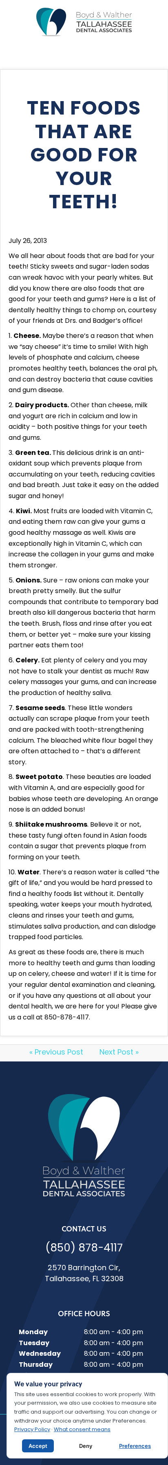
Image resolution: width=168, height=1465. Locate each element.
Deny (85, 1446)
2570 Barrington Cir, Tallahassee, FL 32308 (84, 1274)
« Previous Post (56, 1053)
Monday (33, 1332)
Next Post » (119, 1053)
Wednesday (40, 1354)
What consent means (82, 1429)
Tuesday (34, 1343)
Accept (38, 1446)
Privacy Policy (32, 1429)
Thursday (36, 1365)
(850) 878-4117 (84, 1248)
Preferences (135, 1446)
